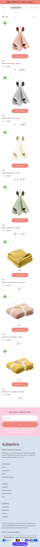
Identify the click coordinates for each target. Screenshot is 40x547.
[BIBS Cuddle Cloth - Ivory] (20, 147)
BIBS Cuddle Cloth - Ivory (11, 173)
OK (20, 424)
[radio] (15, 70)
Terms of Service (26, 432)
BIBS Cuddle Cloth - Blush (11, 63)
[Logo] (16, 7)
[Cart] (37, 7)
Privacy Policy (13, 432)
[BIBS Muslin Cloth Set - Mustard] (20, 257)
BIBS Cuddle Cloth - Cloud (11, 118)
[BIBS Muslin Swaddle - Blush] (20, 311)
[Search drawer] (28, 7)
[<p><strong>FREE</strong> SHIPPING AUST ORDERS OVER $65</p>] (20, 2)
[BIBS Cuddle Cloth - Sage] (20, 202)
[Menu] (3, 7)
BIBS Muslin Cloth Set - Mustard (13, 282)
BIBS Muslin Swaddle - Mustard (13, 392)
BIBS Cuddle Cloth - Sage (11, 228)
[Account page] (31, 7)
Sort (6, 16)
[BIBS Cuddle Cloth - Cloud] (20, 93)
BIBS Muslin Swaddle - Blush (12, 337)
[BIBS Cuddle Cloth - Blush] (20, 38)
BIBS (3, 61)
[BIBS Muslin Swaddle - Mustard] (20, 366)
